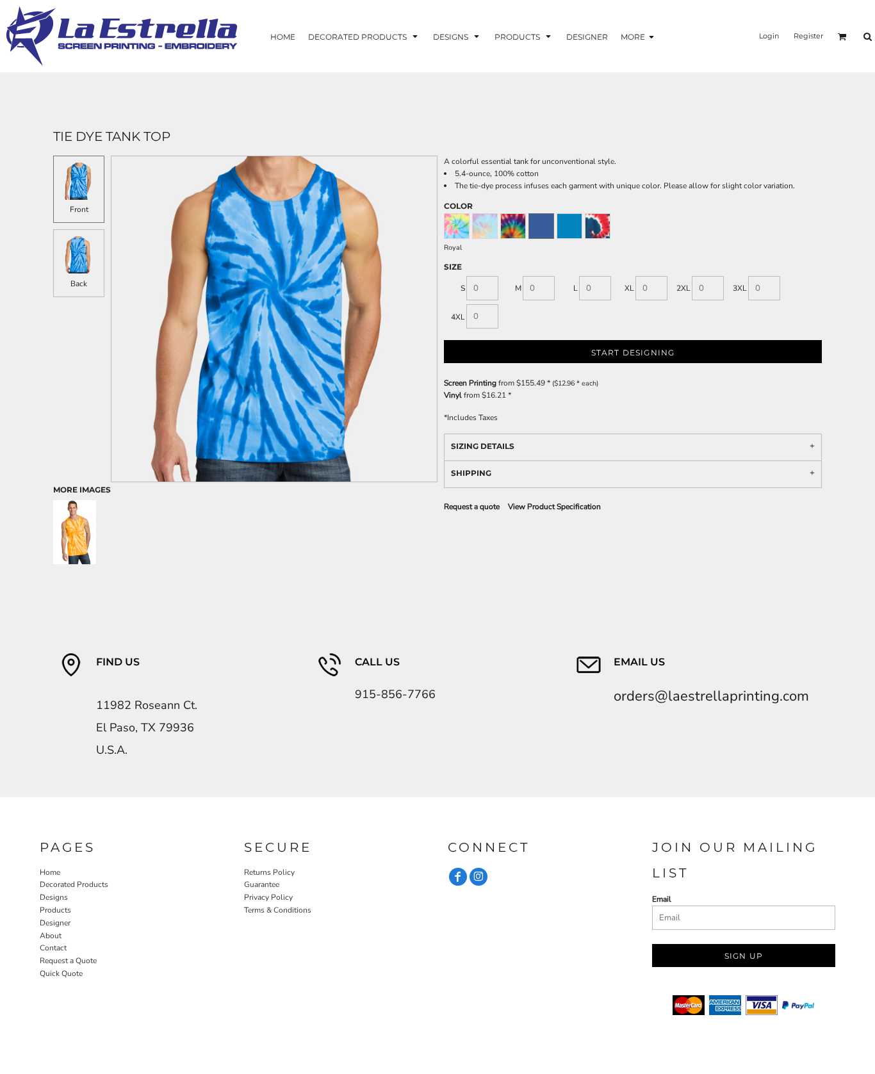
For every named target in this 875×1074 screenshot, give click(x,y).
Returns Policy (269, 872)
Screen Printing (470, 383)
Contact (53, 948)
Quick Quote (61, 973)
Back (78, 284)
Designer (55, 923)
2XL (683, 288)
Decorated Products (74, 884)
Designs (54, 897)
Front (79, 209)
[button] (364, 36)
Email (661, 899)
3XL (740, 288)
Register (808, 35)
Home (50, 872)
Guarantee (261, 884)
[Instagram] (478, 877)
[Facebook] (458, 877)
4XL (458, 317)
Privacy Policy (268, 897)
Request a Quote (68, 961)
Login (769, 35)
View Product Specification (554, 506)
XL (629, 288)
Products (55, 910)
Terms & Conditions (277, 910)
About (50, 936)
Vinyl (453, 395)
